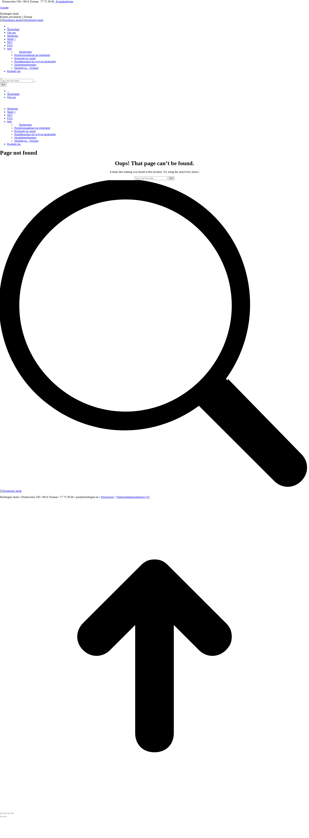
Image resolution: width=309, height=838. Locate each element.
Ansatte (4, 7)
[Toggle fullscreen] (8, 813)
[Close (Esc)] (1, 813)
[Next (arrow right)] (5, 816)
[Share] (5, 813)
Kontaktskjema (64, 1)
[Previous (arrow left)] (1, 816)
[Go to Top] (154, 809)
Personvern (107, 497)
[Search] (35, 80)
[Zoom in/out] (12, 813)
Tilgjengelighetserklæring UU (133, 497)
